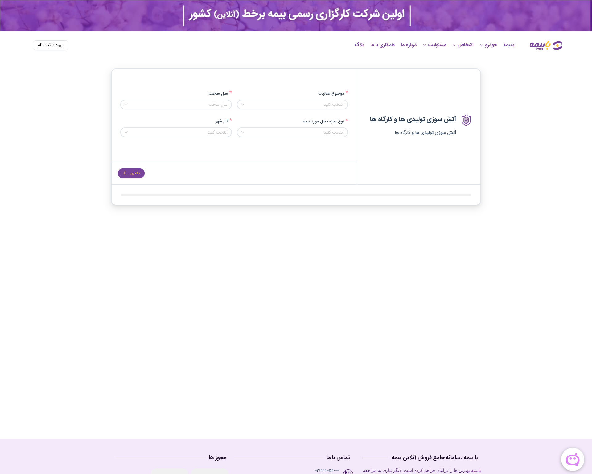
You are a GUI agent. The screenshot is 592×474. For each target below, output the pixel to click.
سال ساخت (218, 94)
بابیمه (508, 45)
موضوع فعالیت (331, 94)
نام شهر (222, 121)
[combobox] (292, 104)
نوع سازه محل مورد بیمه (323, 121)
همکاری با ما (382, 45)
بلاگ (359, 45)
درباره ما (409, 45)
